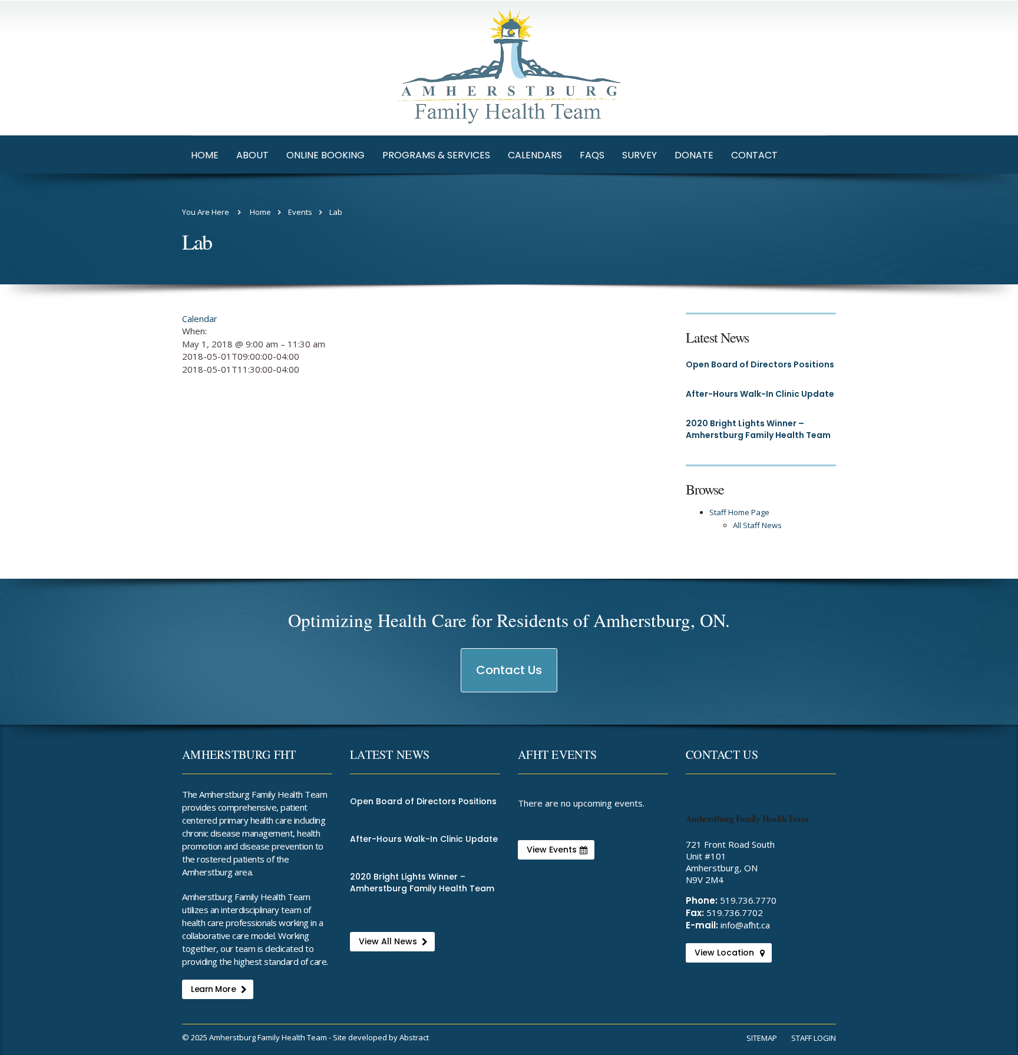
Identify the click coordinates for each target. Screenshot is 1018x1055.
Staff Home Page (739, 512)
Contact (754, 155)
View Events (552, 849)
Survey (639, 155)
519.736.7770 (748, 900)
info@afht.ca (745, 925)
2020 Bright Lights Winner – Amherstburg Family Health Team (758, 429)
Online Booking (325, 155)
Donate (694, 155)
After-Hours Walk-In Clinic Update (760, 394)
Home (205, 155)
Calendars (535, 155)
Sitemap (761, 1038)
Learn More (213, 989)
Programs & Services (436, 155)
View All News (388, 941)
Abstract (414, 1037)
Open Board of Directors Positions (760, 364)
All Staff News (757, 525)
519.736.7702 (734, 912)
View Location (724, 952)
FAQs (592, 155)
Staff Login (813, 1038)
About (252, 155)
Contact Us (509, 676)
